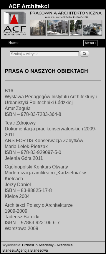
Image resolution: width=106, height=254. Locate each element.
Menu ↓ (91, 43)
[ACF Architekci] (53, 24)
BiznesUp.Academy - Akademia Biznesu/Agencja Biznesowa (37, 247)
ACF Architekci (29, 6)
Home (14, 43)
